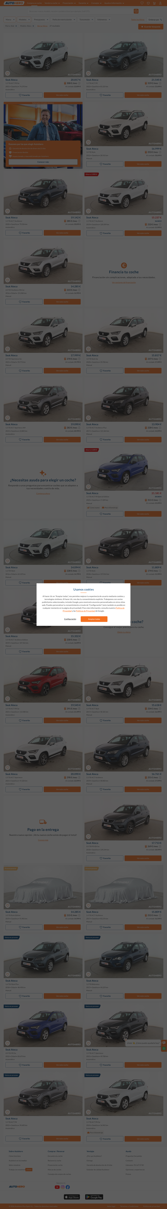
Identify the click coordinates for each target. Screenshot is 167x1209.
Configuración (70, 619)
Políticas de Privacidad (85, 611)
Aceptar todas (94, 619)
